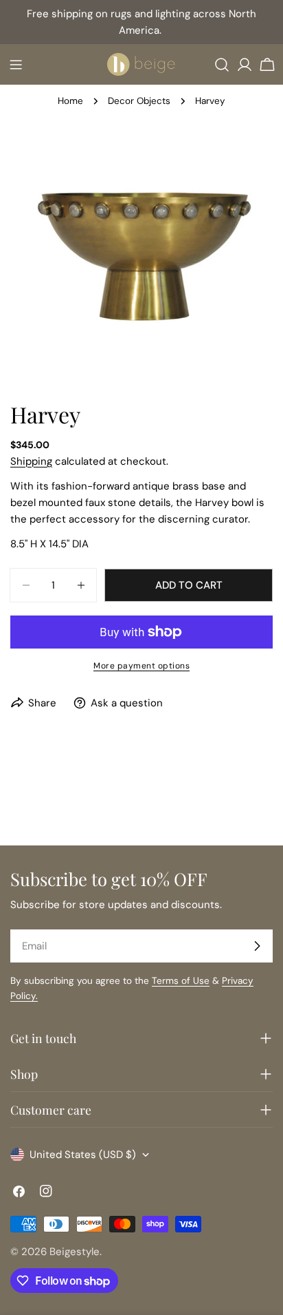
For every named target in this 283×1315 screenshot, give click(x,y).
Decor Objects (139, 101)
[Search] (222, 64)
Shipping (31, 461)
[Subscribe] (256, 946)
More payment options (141, 665)
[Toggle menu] (16, 64)
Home (70, 101)
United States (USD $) (83, 1154)
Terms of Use (181, 981)
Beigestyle (74, 1252)
